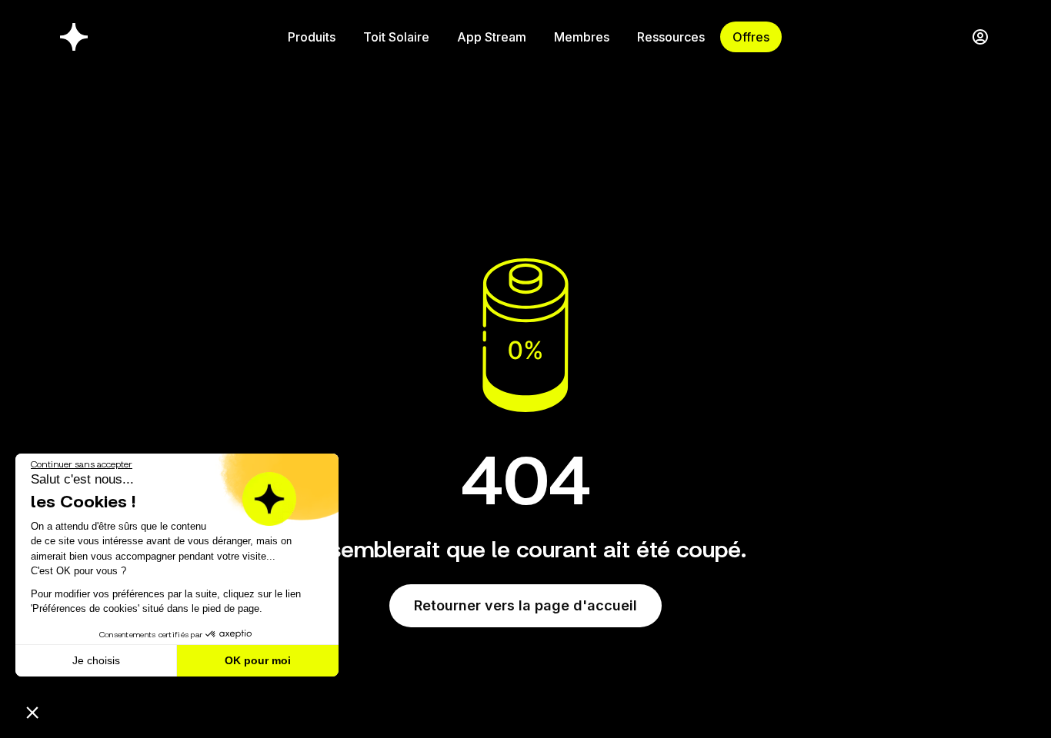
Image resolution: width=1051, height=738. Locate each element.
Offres (750, 37)
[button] (32, 711)
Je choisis (96, 660)
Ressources (671, 37)
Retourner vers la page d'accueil (525, 605)
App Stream (491, 37)
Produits (311, 37)
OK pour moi (258, 660)
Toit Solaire (396, 37)
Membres (581, 37)
